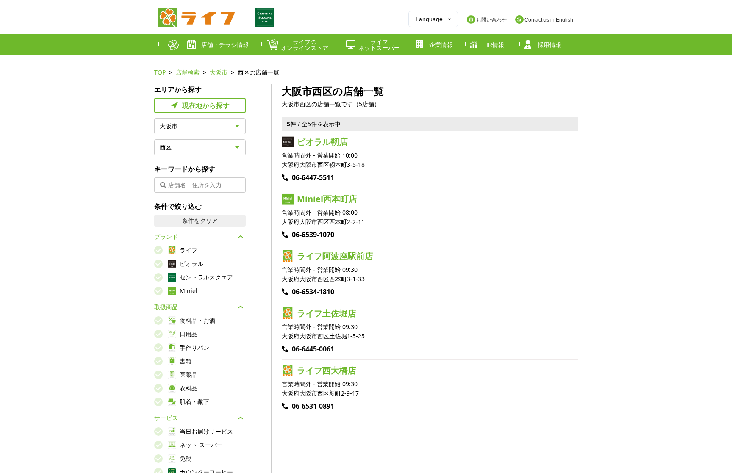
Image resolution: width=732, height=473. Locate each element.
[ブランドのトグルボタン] (241, 237)
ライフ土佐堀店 (326, 313)
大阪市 (218, 72)
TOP (160, 72)
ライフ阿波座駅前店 (335, 256)
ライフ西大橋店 (326, 370)
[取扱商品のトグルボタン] (241, 307)
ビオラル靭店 (322, 141)
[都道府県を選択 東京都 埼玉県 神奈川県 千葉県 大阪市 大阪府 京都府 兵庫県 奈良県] (200, 126)
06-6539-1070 (313, 234)
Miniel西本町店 (327, 199)
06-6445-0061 (313, 349)
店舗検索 (188, 72)
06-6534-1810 (313, 291)
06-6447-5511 (313, 177)
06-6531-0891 (313, 406)
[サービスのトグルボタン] (241, 418)
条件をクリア (200, 220)
